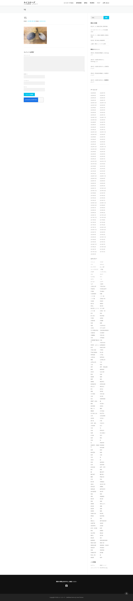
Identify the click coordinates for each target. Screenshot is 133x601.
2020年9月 (102, 178)
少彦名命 (93, 357)
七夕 (92, 284)
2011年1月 (102, 251)
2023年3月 (102, 142)
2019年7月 (102, 193)
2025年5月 (102, 110)
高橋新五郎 (93, 552)
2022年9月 (102, 149)
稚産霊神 (93, 452)
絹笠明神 (102, 464)
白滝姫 (92, 435)
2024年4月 (93, 127)
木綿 (92, 396)
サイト (25, 87)
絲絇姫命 (102, 462)
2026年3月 (102, 98)
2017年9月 (93, 220)
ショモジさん (103, 271)
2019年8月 (93, 193)
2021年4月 (93, 171)
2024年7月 (102, 122)
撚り (92, 389)
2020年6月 (102, 181)
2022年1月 (102, 159)
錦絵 (92, 530)
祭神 (101, 450)
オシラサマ (93, 267)
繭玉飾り (102, 474)
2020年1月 (93, 188)
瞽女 (101, 438)
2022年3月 (102, 156)
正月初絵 (102, 411)
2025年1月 (102, 115)
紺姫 (92, 462)
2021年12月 (94, 161)
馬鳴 (92, 550)
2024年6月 (93, 124)
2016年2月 (93, 237)
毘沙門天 (102, 413)
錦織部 (101, 530)
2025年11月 (103, 102)
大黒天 (92, 328)
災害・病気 (93, 423)
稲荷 (92, 455)
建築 (92, 369)
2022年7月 (102, 151)
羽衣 (101, 479)
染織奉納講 (102, 398)
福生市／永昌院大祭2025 (97, 59)
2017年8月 (102, 220)
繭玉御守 (93, 474)
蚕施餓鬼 (102, 496)
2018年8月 (102, 205)
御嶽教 (92, 376)
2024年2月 (93, 129)
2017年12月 (103, 215)
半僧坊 (92, 318)
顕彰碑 (92, 538)
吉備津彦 (93, 320)
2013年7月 (93, 249)
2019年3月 (102, 198)
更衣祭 (101, 391)
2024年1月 (102, 129)
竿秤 (92, 457)
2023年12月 (94, 132)
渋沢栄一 (102, 418)
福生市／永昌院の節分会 (97, 80)
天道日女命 (102, 342)
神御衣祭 (102, 442)
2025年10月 (94, 105)
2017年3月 (93, 225)
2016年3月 (102, 234)
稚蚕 (101, 452)
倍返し (92, 306)
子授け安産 (93, 350)
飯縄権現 (93, 540)
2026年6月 (93, 95)
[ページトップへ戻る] (126, 594)
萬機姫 (101, 486)
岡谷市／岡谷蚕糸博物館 (97, 53)
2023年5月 (102, 139)
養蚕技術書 (93, 545)
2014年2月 (93, 246)
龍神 (101, 557)
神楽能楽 (102, 445)
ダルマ (101, 274)
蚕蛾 (101, 506)
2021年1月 (102, 173)
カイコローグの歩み (69, 2)
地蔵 (92, 325)
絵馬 (92, 464)
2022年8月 (93, 151)
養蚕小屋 (102, 542)
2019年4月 (93, 198)
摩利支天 (102, 386)
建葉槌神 (102, 369)
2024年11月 (103, 117)
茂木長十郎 (102, 484)
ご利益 (101, 269)
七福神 (101, 284)
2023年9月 (102, 134)
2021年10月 (94, 163)
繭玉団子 (102, 472)
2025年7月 (102, 107)
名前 (25, 74)
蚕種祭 (92, 503)
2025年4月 (93, 112)
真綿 (92, 438)
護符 (101, 518)
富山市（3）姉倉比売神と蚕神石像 (99, 26)
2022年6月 (93, 154)
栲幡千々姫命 (94, 401)
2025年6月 (93, 110)
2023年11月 (103, 132)
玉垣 (92, 428)
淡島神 (92, 418)
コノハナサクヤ (94, 269)
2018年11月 (103, 203)
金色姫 (101, 525)
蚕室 (101, 494)
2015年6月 (93, 239)
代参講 (92, 301)
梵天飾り (102, 403)
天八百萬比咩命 (94, 330)
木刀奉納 (93, 394)
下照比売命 (102, 286)
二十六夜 (93, 298)
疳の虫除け (102, 433)
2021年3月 (102, 171)
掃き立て (93, 386)
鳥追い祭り (93, 555)
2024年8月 (93, 122)
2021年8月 (93, 166)
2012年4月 (102, 249)
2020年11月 (103, 176)
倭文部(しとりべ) (95, 308)
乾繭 (101, 293)
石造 (92, 440)
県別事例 (92, 2)
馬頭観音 (102, 547)
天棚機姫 (93, 335)
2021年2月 (93, 173)
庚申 (92, 367)
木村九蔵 (102, 394)
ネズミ (92, 279)
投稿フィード (103, 565)
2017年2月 (102, 225)
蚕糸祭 (92, 506)
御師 (101, 376)
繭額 (92, 477)
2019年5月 (102, 195)
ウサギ (101, 262)
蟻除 (101, 511)
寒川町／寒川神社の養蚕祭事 (98, 40)
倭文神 (101, 306)
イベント (93, 262)
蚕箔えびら (102, 503)
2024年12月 (94, 117)
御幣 (92, 379)
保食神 (101, 301)
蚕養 (101, 508)
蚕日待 (92, 498)
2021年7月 (102, 166)
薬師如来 (93, 489)
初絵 (101, 313)
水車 (92, 415)
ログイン (93, 565)
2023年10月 (94, 134)
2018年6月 (102, 207)
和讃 (92, 323)
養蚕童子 (93, 547)
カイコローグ (29, 2)
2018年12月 (94, 203)
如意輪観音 (102, 345)
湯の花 (92, 420)
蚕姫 (92, 494)
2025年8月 (93, 107)
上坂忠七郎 (93, 286)
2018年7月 (93, 207)
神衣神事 (102, 447)
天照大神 (102, 335)
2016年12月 (103, 227)
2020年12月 (94, 176)
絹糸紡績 (93, 467)
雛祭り (92, 535)
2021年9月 (102, 163)
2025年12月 (94, 102)
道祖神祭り (93, 525)
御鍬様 (92, 381)
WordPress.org (103, 567)
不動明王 (93, 289)
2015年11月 (103, 237)
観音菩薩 (102, 516)
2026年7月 (102, 93)
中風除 (92, 291)
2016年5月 (102, 232)
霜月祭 (101, 535)
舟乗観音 (102, 481)
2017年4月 (102, 222)
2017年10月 (103, 217)
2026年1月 (102, 100)
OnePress (68, 597)
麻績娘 (92, 557)
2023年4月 (93, 142)
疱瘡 (92, 433)
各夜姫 (101, 318)
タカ (92, 274)
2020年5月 (93, 183)
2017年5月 (93, 222)
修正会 (92, 303)
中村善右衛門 (103, 289)
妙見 (92, 347)
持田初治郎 (102, 384)
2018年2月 (102, 212)
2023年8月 (93, 137)
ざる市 (92, 271)
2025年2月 (93, 115)
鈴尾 (101, 528)
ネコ (101, 276)
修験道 (101, 303)
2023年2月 (93, 144)
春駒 (92, 391)
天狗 (92, 337)
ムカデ (101, 281)
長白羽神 (93, 533)
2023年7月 (102, 137)
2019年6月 (93, 195)
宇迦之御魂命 (94, 352)
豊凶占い (93, 521)
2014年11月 (94, 244)
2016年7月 (93, 232)
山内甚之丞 (102, 359)
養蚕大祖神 (93, 542)
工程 (92, 364)
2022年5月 (102, 154)
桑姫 (92, 403)
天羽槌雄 (102, 337)
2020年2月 (102, 185)
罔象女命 (102, 477)
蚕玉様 (101, 498)
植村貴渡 (93, 406)
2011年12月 (94, 251)
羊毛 (92, 479)
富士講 (101, 352)
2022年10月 (94, 149)
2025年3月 (102, 112)
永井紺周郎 (102, 415)
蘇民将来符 (102, 489)
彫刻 (92, 374)
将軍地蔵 (93, 354)
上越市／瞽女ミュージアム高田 (98, 44)
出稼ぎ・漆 (102, 311)
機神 (101, 408)
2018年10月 (94, 205)
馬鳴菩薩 (102, 550)
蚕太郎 (101, 491)
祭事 (92, 450)
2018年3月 (93, 212)
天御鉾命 (93, 332)
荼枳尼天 (93, 486)
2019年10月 (103, 190)
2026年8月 (93, 93)
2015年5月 (102, 239)
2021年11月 (103, 161)
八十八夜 (93, 311)
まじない (93, 281)
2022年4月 (93, 156)
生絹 (92, 430)
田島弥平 (102, 430)
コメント (27, 55)
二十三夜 (93, 296)
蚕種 (101, 501)
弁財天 (92, 372)
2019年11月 (94, 190)
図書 (101, 323)
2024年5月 (102, 124)
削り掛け (93, 315)
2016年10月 (103, 229)
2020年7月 (93, 181)
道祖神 (101, 523)
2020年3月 (93, 185)
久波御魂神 (93, 293)
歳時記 (85, 2)
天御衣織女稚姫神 (104, 330)
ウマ (92, 264)
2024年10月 (94, 120)
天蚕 (101, 340)
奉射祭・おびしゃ (95, 345)
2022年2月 (93, 159)
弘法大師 (102, 372)
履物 (92, 359)
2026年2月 (93, 100)
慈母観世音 (93, 384)
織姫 (101, 469)
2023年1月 (102, 144)
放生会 (101, 389)
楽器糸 (101, 406)
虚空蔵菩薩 (93, 491)
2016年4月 (93, 234)
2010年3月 (93, 254)
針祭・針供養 (94, 528)
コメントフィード (95, 567)
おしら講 (102, 267)
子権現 (101, 350)
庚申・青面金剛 (103, 367)
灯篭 (101, 420)
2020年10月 (94, 178)
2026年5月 (102, 95)
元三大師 (102, 308)
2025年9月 (102, 105)
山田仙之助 (93, 362)
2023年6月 (93, 139)
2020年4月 (102, 183)
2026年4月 (93, 98)
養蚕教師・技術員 (104, 545)
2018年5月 (93, 210)
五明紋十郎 (102, 298)
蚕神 (92, 501)
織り (92, 469)
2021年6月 (93, 168)
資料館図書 (79, 2)
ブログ (98, 2)
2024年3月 (102, 127)
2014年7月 (102, 244)
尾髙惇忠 (102, 357)
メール (26, 80)
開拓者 (101, 533)
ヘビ (101, 279)
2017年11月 (94, 217)
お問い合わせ (106, 2)
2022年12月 (94, 146)
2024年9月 (102, 120)
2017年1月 (93, 227)
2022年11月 (103, 146)
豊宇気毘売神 (103, 521)
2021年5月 (102, 168)
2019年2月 (93, 200)
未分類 (101, 396)
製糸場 (101, 513)
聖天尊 (92, 481)
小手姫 (101, 354)
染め (92, 398)
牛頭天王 (102, 423)
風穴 (101, 538)
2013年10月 (103, 246)
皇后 (101, 435)
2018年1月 (93, 215)
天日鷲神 (102, 332)
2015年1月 (102, 242)
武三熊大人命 (94, 413)
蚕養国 (92, 511)
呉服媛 (101, 320)
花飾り (92, 484)
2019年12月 (103, 188)
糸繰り (92, 459)
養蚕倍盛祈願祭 (103, 540)
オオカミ (102, 264)
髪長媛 (101, 552)
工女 (101, 362)
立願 (101, 455)
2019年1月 (102, 200)
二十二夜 (102, 296)
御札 (101, 379)
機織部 (92, 411)
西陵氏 (92, 516)
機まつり (93, 408)
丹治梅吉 (102, 291)
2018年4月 (102, 210)
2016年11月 (94, 229)
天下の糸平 (102, 328)
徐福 (101, 374)
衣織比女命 (93, 513)
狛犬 (101, 425)
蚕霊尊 (92, 508)
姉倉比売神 (102, 347)
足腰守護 (93, 523)
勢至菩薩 (102, 315)
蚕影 (92, 496)
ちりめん (93, 276)
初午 (92, 313)
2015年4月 (93, 242)
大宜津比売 (102, 325)
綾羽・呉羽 (102, 467)
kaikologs (42, 21)
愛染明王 (102, 381)
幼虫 (101, 364)
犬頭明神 (93, 425)
